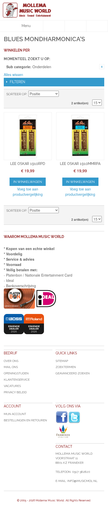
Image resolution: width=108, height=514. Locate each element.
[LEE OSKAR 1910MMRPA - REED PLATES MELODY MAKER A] (80, 136)
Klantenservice (17, 379)
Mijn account (15, 414)
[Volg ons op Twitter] (74, 417)
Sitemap (62, 361)
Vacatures (12, 386)
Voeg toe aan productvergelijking (28, 191)
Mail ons (11, 367)
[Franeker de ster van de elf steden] (80, 431)
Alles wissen (13, 74)
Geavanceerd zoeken (73, 373)
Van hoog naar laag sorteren (63, 94)
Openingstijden (16, 373)
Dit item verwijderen (101, 66)
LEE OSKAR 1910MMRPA (80, 164)
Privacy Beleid (15, 392)
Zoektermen (66, 367)
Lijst (98, 94)
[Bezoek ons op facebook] (62, 417)
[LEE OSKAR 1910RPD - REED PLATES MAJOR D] (28, 136)
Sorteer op (16, 94)
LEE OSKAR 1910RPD (27, 164)
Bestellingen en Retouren (25, 420)
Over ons (11, 361)
